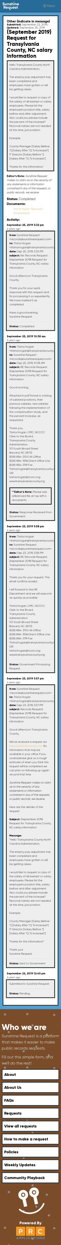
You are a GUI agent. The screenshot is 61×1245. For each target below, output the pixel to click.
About (10, 1074)
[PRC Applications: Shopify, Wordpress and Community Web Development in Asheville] (30, 1232)
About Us (12, 1087)
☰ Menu (49, 6)
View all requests (20, 1126)
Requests (13, 1113)
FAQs (9, 1100)
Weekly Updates (19, 1164)
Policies (11, 1151)
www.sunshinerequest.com (26, 745)
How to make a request (26, 1138)
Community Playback (24, 1177)
